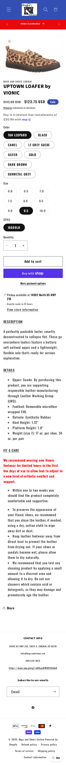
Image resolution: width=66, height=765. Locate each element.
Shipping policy (46, 751)
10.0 (45, 211)
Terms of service (24, 751)
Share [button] (10, 608)
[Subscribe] (54, 692)
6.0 (12, 192)
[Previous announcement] (7, 24)
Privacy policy (49, 744)
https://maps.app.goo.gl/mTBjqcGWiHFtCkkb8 (33, 668)
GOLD (32, 154)
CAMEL (12, 144)
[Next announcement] (59, 24)
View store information (22, 309)
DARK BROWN (17, 164)
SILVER (13, 154)
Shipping (7, 107)
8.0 (27, 201)
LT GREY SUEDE (39, 144)
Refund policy (29, 744)
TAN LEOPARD (17, 135)
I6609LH (14, 227)
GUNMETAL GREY (19, 174)
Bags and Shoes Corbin (31, 739)
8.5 (43, 201)
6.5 (28, 192)
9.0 (12, 211)
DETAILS (9, 370)
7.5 (12, 201)
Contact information (35, 757)
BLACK (42, 135)
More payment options (33, 283)
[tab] (33, 321)
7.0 (44, 192)
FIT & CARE (11, 450)
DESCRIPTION (13, 321)
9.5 (26, 210)
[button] (9, 9)
